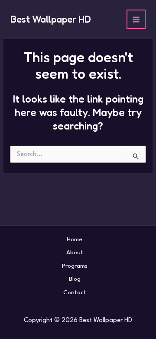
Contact (74, 292)
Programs (75, 266)
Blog (75, 279)
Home (74, 239)
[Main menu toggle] (136, 19)
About (74, 252)
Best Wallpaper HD (50, 19)
